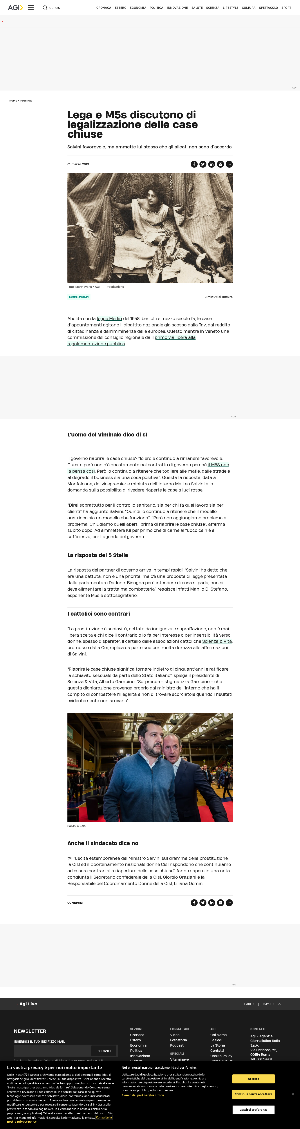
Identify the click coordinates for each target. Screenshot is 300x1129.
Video (174, 1035)
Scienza (212, 7)
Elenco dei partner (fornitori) (143, 1095)
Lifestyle (230, 7)
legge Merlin (109, 318)
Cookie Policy (221, 1056)
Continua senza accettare (253, 1094)
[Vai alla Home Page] (15, 7)
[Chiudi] (293, 1094)
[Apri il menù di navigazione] (31, 7)
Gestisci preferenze (253, 1110)
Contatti (217, 1051)
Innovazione (177, 7)
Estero (121, 7)
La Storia (217, 1045)
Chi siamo (218, 1035)
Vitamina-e (179, 1059)
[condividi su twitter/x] (202, 164)
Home (13, 100)
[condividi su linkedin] (211, 164)
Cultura (249, 7)
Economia (138, 7)
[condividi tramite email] (220, 164)
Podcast (177, 1045)
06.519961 (264, 1059)
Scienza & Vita (217, 641)
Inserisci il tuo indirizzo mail (39, 1041)
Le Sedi (216, 1040)
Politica (156, 7)
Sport (286, 7)
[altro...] (229, 164)
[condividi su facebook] (194, 164)
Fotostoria (178, 1040)
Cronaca (103, 7)
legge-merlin (79, 296)
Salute (197, 7)
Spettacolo (268, 7)
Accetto (253, 1079)
